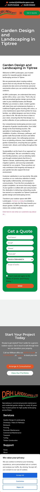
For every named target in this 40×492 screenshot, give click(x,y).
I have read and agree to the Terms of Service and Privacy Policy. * (18, 278)
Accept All (20, 475)
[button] (21, 13)
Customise (20, 481)
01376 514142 (29, 353)
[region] (20, 473)
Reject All (20, 487)
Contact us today (18, 201)
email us (20, 355)
